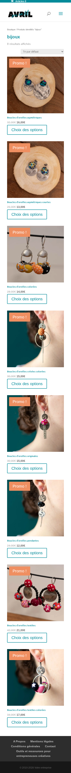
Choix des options (27, 130)
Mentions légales (41, 741)
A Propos (19, 741)
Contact (50, 746)
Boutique (11, 29)
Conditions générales (25, 746)
